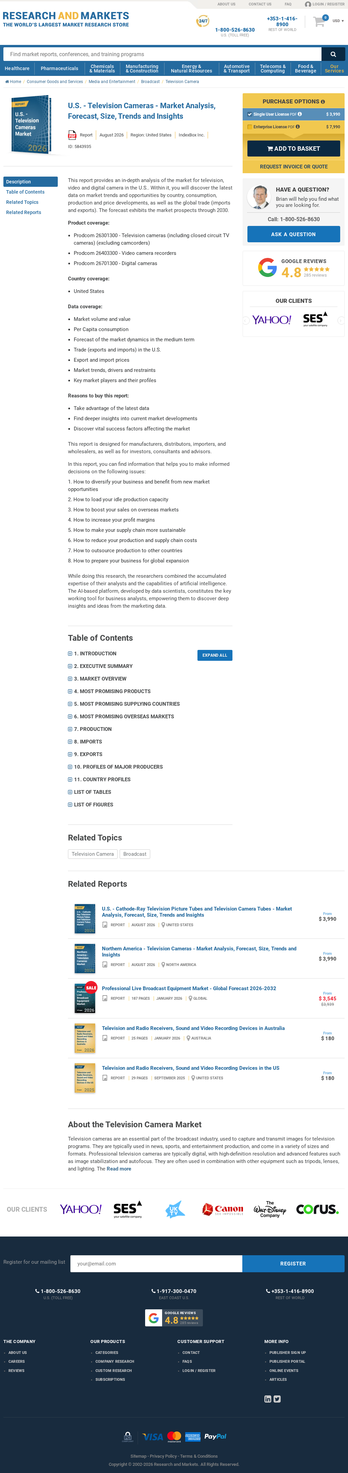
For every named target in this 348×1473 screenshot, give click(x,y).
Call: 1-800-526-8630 (294, 219)
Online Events (284, 1371)
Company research (114, 1361)
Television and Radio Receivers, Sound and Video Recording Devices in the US (190, 1068)
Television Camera (93, 854)
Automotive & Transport (237, 68)
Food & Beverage (305, 68)
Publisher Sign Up (287, 1353)
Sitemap (138, 1456)
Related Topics (22, 202)
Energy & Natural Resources (191, 68)
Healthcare (17, 68)
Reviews (16, 1371)
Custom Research (113, 1371)
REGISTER (293, 1264)
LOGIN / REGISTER (329, 4)
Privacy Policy (163, 1456)
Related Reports (23, 212)
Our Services (334, 68)
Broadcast (134, 854)
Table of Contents (25, 192)
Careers (16, 1361)
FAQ (288, 4)
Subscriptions (110, 1379)
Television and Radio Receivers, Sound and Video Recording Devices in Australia (193, 1028)
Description (18, 181)
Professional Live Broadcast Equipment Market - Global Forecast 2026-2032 (189, 988)
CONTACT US (260, 4)
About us (17, 1353)
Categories (106, 1353)
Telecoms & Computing (273, 68)
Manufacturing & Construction (142, 68)
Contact (191, 1353)
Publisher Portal (287, 1361)
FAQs (187, 1361)
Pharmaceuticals (60, 68)
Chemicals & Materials (102, 68)
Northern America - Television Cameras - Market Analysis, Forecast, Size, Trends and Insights (199, 952)
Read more (119, 1169)
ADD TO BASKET (293, 148)
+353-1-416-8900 (282, 22)
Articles (278, 1379)
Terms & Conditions (199, 1456)
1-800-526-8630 (235, 30)
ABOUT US (227, 4)
